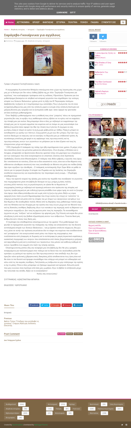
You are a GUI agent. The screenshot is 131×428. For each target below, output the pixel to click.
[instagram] (126, 425)
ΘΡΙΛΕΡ (36, 22)
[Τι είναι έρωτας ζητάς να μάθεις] (91, 59)
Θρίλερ (72, 404)
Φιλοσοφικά (59, 413)
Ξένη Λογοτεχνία (116, 404)
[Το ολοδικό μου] (120, 198)
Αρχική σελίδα (95, 225)
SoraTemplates (17, 425)
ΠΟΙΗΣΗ (84, 22)
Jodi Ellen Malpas (101, 84)
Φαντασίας (94, 413)
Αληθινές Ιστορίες (18, 30)
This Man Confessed (103, 82)
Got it (72, 13)
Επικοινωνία (94, 233)
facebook (78, 334)
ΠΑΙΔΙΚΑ (95, 22)
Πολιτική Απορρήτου (97, 228)
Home (11, 22)
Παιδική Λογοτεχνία (105, 409)
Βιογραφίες (10, 418)
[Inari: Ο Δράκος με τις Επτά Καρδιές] (107, 176)
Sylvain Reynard (101, 93)
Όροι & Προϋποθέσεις (97, 231)
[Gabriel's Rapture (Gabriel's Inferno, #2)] (91, 97)
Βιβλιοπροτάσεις (12, 413)
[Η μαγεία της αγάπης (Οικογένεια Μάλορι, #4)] (95, 135)
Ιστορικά (31, 30)
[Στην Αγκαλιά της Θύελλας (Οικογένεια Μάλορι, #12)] (95, 176)
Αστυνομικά (52, 404)
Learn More (62, 13)
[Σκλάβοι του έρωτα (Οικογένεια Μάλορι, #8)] (120, 135)
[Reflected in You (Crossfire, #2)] (91, 78)
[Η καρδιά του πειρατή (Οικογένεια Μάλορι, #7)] (107, 135)
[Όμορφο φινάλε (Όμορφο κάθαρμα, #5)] (120, 156)
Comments (120, 209)
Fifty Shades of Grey (103, 63)
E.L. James (99, 65)
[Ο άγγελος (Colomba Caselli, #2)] (95, 197)
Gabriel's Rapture (101, 91)
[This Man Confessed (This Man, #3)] (91, 88)
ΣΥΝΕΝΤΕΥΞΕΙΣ (109, 22)
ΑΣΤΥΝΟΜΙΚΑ (23, 22)
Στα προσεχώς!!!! (96, 115)
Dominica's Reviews (108, 49)
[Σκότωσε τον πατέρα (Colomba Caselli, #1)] (120, 177)
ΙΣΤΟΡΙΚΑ (60, 22)
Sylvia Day (99, 74)
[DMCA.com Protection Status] (96, 242)
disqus (69, 334)
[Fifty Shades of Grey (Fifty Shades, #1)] (91, 68)
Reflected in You (101, 72)
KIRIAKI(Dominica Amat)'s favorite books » (111, 203)
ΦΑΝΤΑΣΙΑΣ (48, 22)
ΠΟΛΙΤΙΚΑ (72, 22)
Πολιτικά (76, 409)
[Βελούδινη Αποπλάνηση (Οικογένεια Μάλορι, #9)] (95, 156)
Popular (108, 209)
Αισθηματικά (11, 404)
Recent (95, 209)
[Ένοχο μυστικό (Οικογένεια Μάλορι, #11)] (107, 156)
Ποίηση (58, 409)
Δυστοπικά (94, 404)
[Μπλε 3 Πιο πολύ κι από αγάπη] (107, 197)
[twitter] (122, 425)
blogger (61, 334)
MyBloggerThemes (41, 425)
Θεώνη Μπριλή (100, 57)
